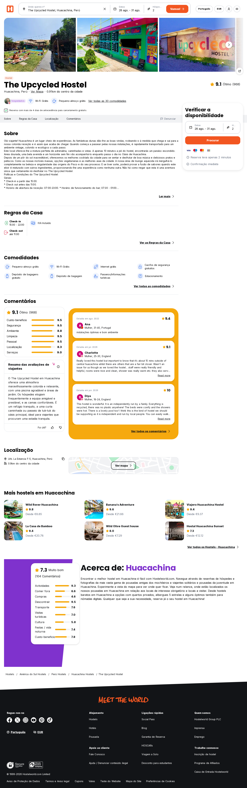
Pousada (94, 736)
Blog (144, 728)
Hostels (93, 719)
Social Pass (148, 719)
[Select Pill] (228, 9)
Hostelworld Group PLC (207, 719)
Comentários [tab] (74, 118)
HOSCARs (147, 745)
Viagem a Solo (150, 754)
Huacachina (11, 91)
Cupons (79, 781)
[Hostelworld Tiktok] (49, 720)
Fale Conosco (97, 754)
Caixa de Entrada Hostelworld (211, 771)
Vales (92, 781)
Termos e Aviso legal (57, 781)
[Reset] (105, 9)
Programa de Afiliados (207, 763)
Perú (24, 91)
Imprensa (199, 728)
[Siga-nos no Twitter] (17, 720)
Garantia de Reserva (153, 736)
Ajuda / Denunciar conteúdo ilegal (108, 763)
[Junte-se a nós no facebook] (9, 720)
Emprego (199, 736)
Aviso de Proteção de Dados (23, 781)
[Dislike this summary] (60, 427)
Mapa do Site (133, 781)
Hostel (8, 78)
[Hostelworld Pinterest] (41, 720)
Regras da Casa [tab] (28, 118)
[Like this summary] (52, 427)
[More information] (58, 367)
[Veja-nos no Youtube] (33, 720)
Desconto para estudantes (157, 763)
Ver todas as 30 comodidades (107, 101)
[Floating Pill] (228, 44)
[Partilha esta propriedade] (239, 71)
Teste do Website (110, 781)
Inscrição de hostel (205, 754)
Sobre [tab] (7, 118)
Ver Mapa (37, 91)
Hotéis (92, 728)
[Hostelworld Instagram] (25, 720)
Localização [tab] (51, 118)
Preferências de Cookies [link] (160, 781)
